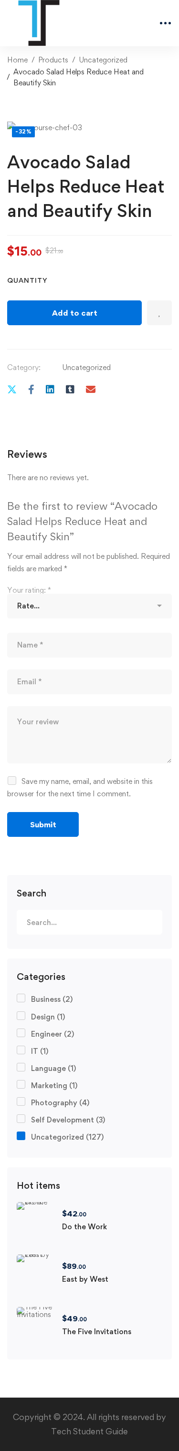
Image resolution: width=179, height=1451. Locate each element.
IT (39, 1051)
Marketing (54, 1085)
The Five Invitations (96, 1331)
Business (52, 999)
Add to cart (74, 313)
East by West (85, 1279)
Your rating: (29, 590)
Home (17, 59)
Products (53, 59)
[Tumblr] (70, 389)
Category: (24, 367)
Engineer (52, 1034)
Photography (60, 1102)
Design (48, 1016)
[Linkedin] (50, 389)
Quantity (27, 280)
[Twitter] (11, 389)
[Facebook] (31, 389)
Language (53, 1068)
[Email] (90, 389)
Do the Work (84, 1226)
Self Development (68, 1119)
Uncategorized (103, 59)
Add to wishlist (159, 312)
